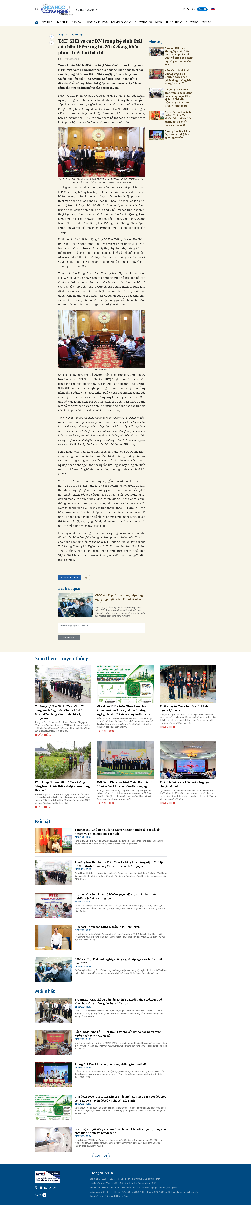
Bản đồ (38, 1195)
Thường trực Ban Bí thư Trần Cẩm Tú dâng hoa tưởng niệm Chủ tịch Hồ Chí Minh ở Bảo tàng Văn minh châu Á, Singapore (178, 97)
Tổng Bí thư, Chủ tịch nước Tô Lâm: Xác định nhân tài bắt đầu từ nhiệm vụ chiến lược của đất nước (178, 119)
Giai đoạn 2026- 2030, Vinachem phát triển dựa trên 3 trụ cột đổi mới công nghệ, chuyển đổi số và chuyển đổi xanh (123, 710)
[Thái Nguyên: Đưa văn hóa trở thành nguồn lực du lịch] (188, 684)
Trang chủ (62, 34)
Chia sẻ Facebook (71, 577)
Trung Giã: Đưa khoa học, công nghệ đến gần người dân (178, 134)
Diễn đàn (77, 22)
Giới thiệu (47, 22)
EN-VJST (206, 22)
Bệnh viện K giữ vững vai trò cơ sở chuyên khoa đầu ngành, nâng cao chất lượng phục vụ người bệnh (120, 1131)
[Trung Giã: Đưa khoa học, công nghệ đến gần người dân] (156, 135)
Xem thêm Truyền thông (62, 658)
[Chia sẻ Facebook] (51, 36)
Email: (135, 1187)
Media (158, 22)
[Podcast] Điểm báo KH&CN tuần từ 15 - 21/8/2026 (107, 927)
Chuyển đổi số (143, 22)
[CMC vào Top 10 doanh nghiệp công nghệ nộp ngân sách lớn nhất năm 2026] (75, 605)
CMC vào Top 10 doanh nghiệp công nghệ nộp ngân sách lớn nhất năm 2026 (119, 599)
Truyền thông (174, 22)
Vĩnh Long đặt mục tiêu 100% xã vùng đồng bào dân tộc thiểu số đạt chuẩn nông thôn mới (62, 786)
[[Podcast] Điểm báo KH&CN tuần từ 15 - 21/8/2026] (53, 937)
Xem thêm (101, 1155)
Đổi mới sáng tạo (121, 22)
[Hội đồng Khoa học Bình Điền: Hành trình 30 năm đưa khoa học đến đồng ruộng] (125, 760)
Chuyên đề (192, 22)
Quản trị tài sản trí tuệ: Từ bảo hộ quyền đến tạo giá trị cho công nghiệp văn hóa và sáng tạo (116, 896)
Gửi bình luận (69, 637)
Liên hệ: (93, 1183)
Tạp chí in (62, 22)
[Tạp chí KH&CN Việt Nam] (57, 9)
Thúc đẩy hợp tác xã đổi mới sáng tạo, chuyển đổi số (184, 784)
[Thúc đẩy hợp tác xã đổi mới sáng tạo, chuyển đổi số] (188, 760)
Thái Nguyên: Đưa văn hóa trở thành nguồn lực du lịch (184, 708)
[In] (86, 577)
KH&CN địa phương (97, 22)
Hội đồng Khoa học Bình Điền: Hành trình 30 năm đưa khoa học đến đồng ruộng (125, 784)
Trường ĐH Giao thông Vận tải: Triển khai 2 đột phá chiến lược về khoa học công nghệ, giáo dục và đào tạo (179, 56)
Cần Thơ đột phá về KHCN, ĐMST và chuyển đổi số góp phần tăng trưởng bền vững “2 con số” (178, 77)
